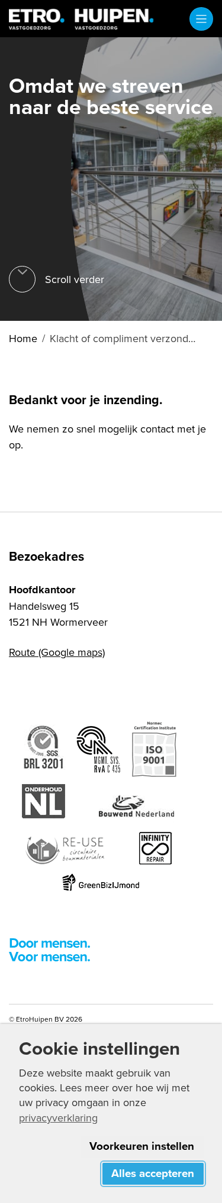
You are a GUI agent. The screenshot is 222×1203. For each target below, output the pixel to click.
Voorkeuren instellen (141, 1146)
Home (23, 338)
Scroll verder (74, 279)
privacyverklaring (58, 1117)
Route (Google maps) (57, 652)
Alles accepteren (152, 1173)
